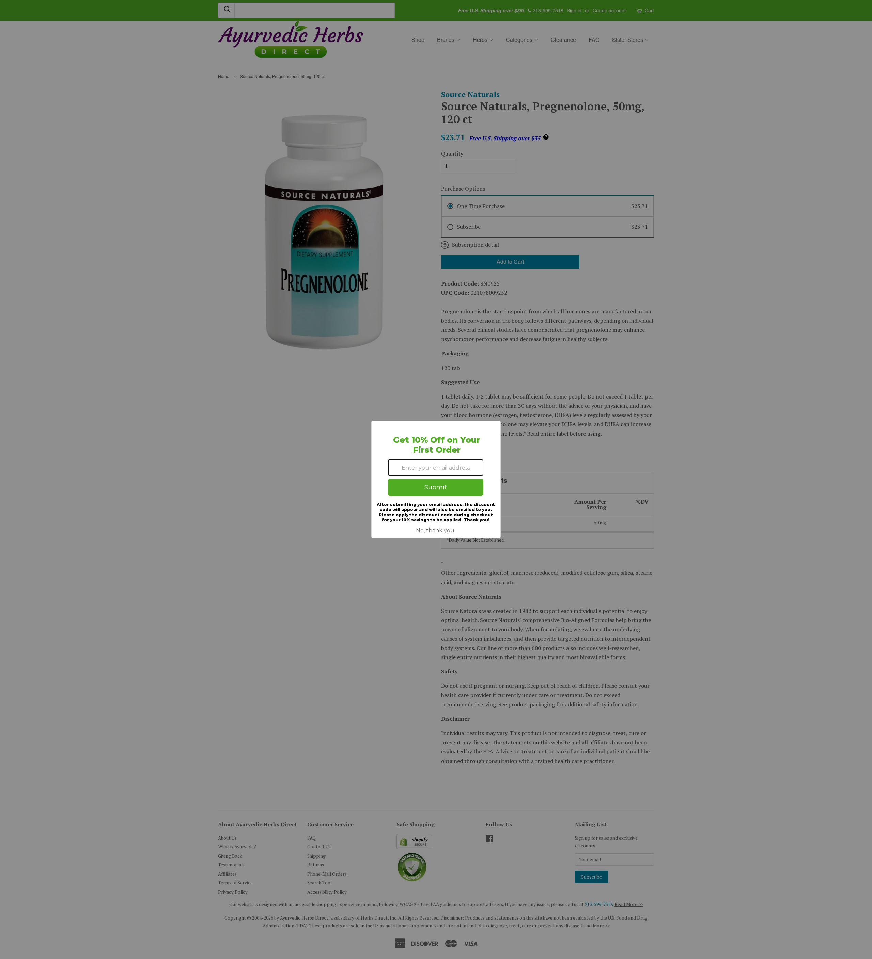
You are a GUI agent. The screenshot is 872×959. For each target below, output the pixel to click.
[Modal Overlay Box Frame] (436, 479)
